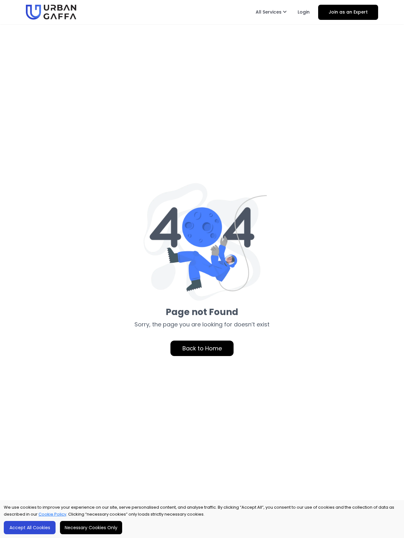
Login (304, 12)
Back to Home (202, 348)
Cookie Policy (52, 514)
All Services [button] (269, 12)
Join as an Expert (348, 12)
